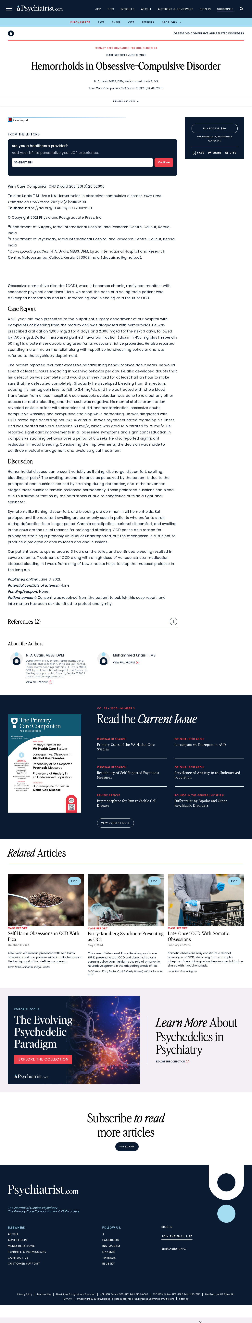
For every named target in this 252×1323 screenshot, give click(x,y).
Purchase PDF (80, 22)
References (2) (24, 621)
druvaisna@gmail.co (121, 257)
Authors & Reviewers (176, 9)
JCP (98, 9)
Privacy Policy (24, 1294)
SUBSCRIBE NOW (173, 1249)
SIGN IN (167, 1227)
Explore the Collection (170, 1061)
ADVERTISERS (18, 1240)
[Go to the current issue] (44, 812)
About (146, 9)
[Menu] (9, 9)
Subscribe (225, 9)
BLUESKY (108, 1264)
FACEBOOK (110, 1240)
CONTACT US (18, 1258)
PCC (111, 9)
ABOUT (13, 1234)
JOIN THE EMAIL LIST (177, 1236)
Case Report (115, 55)
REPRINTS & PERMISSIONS (27, 1252)
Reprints (148, 22)
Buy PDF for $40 (214, 128)
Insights (128, 9)
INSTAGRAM (111, 1246)
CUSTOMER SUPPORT (24, 1264)
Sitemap (183, 1298)
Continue (164, 162)
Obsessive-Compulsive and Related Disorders (209, 33)
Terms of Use (44, 1294)
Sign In (205, 9)
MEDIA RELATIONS (21, 1246)
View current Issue (115, 823)
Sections (169, 22)
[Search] (241, 9)
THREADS (109, 1258)
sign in (209, 136)
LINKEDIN (108, 1252)
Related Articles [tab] (124, 101)
